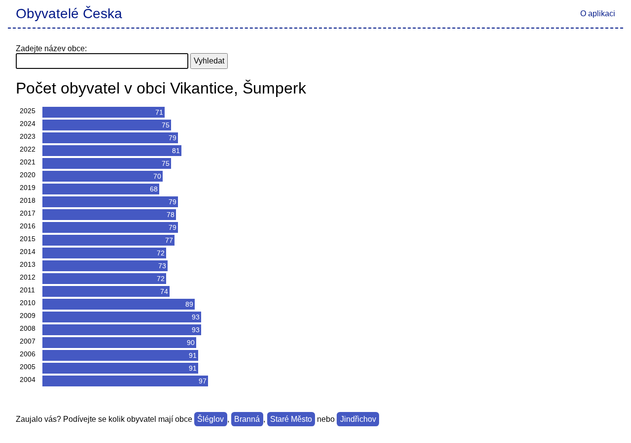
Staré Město (291, 419)
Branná (247, 419)
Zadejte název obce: (51, 48)
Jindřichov (358, 419)
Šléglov (210, 419)
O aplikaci (597, 13)
